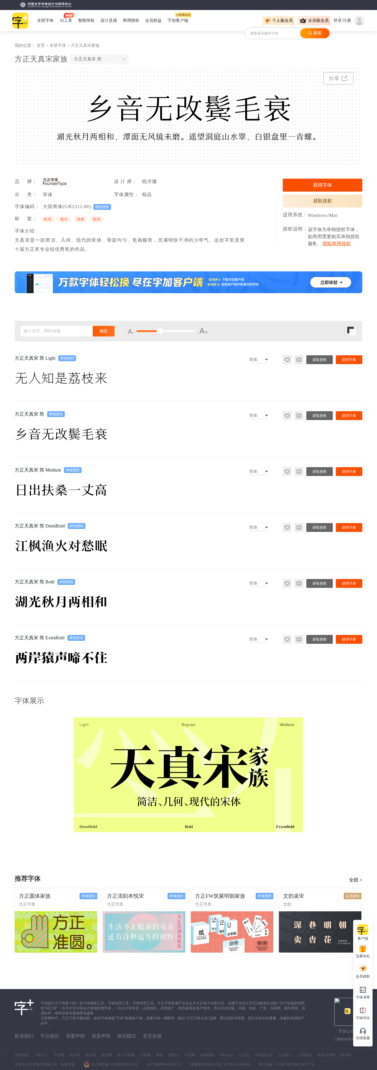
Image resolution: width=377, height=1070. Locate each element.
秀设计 (173, 1055)
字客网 (59, 1055)
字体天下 (41, 1055)
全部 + (355, 879)
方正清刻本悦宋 (125, 896)
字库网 (145, 1055)
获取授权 (322, 200)
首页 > (43, 45)
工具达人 (285, 1055)
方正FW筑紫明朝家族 (220, 896)
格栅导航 (207, 1055)
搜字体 (345, 1055)
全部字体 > (60, 45)
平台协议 (49, 1036)
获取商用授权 (337, 243)
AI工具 (244, 1055)
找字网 (106, 1055)
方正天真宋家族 (85, 45)
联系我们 (24, 1036)
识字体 (75, 1055)
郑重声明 (75, 1036)
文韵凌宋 (293, 896)
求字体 (90, 1055)
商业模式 (126, 1036)
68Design (226, 1055)
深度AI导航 (326, 1055)
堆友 (159, 1055)
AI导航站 (304, 1055)
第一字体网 (126, 1055)
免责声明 (101, 1036)
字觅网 (189, 1055)
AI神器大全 (264, 1055)
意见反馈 (152, 1036)
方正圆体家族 (35, 896)
